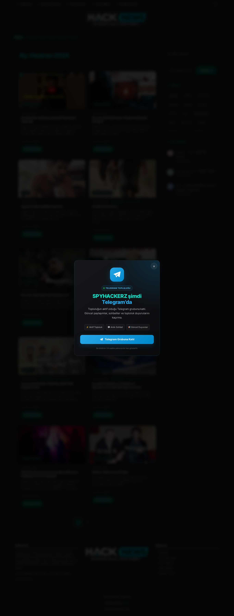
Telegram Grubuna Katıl (119, 339)
